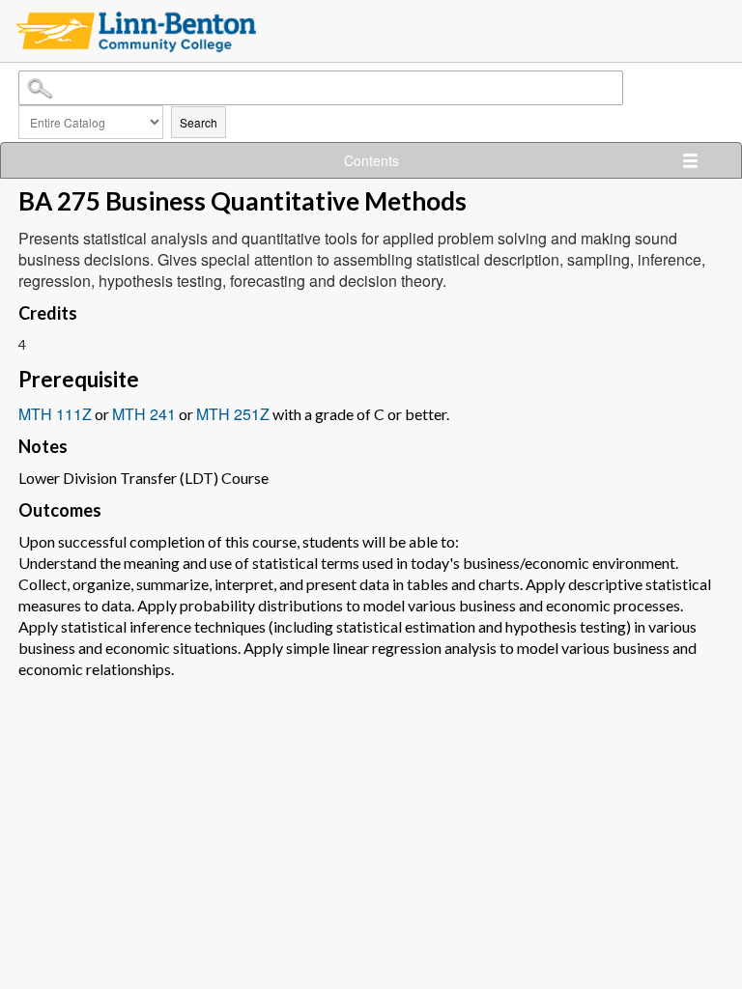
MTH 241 (144, 414)
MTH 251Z (233, 414)
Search (198, 122)
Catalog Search (21, 74)
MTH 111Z (55, 414)
